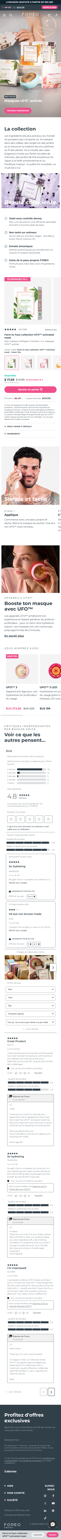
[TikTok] (45, 1518)
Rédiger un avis (51, 329)
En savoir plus (14, 636)
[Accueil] (30, 15)
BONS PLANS (49, 7)
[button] (53, 1524)
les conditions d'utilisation (31, 1461)
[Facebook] (53, 1496)
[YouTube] (53, 1503)
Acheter (52, 1535)
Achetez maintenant (18, 110)
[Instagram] (45, 1496)
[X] (45, 1503)
